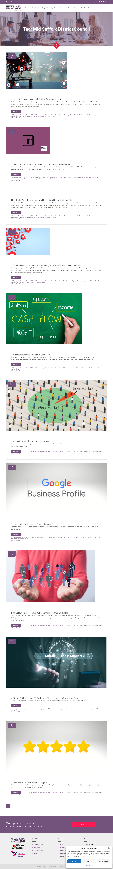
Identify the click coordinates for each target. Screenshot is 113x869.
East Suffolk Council (31, 115)
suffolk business (87, 709)
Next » (21, 806)
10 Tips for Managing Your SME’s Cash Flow (30, 355)
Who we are (27, 8)
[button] (109, 848)
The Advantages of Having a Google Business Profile (34, 524)
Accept (74, 861)
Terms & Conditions (65, 853)
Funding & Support (41, 8)
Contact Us (91, 8)
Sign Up (83, 824)
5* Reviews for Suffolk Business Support (29, 782)
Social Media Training (79, 115)
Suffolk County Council (16, 116)
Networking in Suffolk (68, 115)
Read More (16, 111)
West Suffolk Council (51, 116)
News (64, 8)
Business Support (38, 844)
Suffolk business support (92, 115)
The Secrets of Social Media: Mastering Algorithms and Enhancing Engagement (46, 265)
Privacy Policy (89, 865)
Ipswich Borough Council (42, 115)
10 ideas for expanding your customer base (30, 441)
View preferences (103, 861)
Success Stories (73, 8)
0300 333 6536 (11, 1)
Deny (88, 861)
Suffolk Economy (42, 116)
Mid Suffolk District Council (56, 115)
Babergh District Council (19, 115)
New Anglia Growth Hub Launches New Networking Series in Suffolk (41, 200)
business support (39, 537)
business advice (30, 537)
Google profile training (59, 537)
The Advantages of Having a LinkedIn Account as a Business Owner (41, 164)
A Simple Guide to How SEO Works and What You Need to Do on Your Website (46, 698)
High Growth (54, 8)
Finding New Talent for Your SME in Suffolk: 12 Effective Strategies (40, 613)
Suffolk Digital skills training (30, 116)
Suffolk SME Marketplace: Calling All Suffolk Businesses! (36, 99)
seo (82, 709)
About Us (62, 844)
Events (83, 8)
